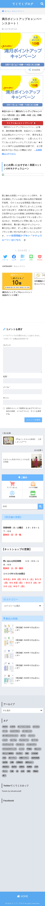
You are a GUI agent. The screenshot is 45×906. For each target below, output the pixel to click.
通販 (28, 771)
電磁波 (35, 771)
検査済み (6, 767)
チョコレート (24, 740)
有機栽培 (19, 762)
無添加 (14, 767)
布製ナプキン (24, 758)
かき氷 (12, 726)
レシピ (21, 749)
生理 (36, 767)
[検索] (40, 506)
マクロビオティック (9, 749)
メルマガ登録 (33, 487)
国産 (27, 753)
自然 (22, 771)
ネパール (35, 740)
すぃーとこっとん (24, 726)
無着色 (22, 767)
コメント (7, 345)
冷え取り (19, 753)
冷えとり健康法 (8, 753)
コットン (31, 735)
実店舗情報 (33, 497)
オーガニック (27, 731)
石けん (5, 771)
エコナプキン (14, 731)
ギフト (23, 735)
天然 (4, 758)
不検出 (29, 749)
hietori (5, 726)
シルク (5, 740)
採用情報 (12, 497)
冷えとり (38, 749)
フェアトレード (8, 744)
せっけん (36, 726)
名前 (5, 376)
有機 (11, 762)
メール (6, 387)
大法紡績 (35, 753)
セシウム (13, 740)
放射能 (5, 762)
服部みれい (29, 762)
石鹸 (11, 771)
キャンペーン (19, 266)
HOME (24, 896)
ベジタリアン (31, 744)
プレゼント (20, 744)
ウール (5, 731)
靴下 (4, 775)
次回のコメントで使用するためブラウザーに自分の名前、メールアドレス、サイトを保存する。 (23, 411)
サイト (6, 398)
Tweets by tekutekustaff (11, 791)
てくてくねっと (12, 487)
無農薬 (29, 767)
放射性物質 (35, 758)
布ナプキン (12, 758)
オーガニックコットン (10, 735)
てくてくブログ (22, 3)
